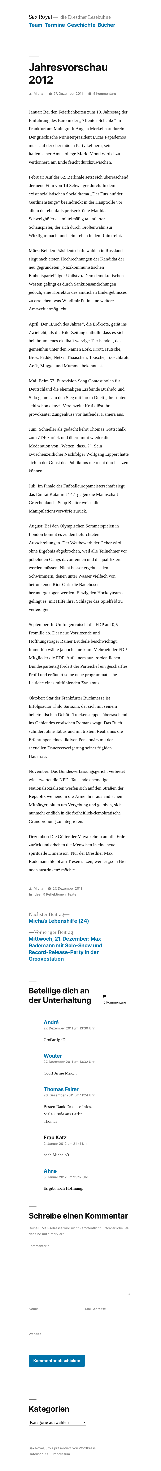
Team (35, 25)
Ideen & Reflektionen (50, 894)
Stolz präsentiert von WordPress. (70, 1448)
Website (35, 1334)
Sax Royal (40, 17)
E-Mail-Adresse (94, 1309)
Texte (72, 894)
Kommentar (39, 1246)
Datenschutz (38, 1454)
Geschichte (81, 25)
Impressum (61, 1454)
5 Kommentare (104, 94)
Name (33, 1309)
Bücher (106, 25)
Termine (55, 25)
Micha (38, 94)
